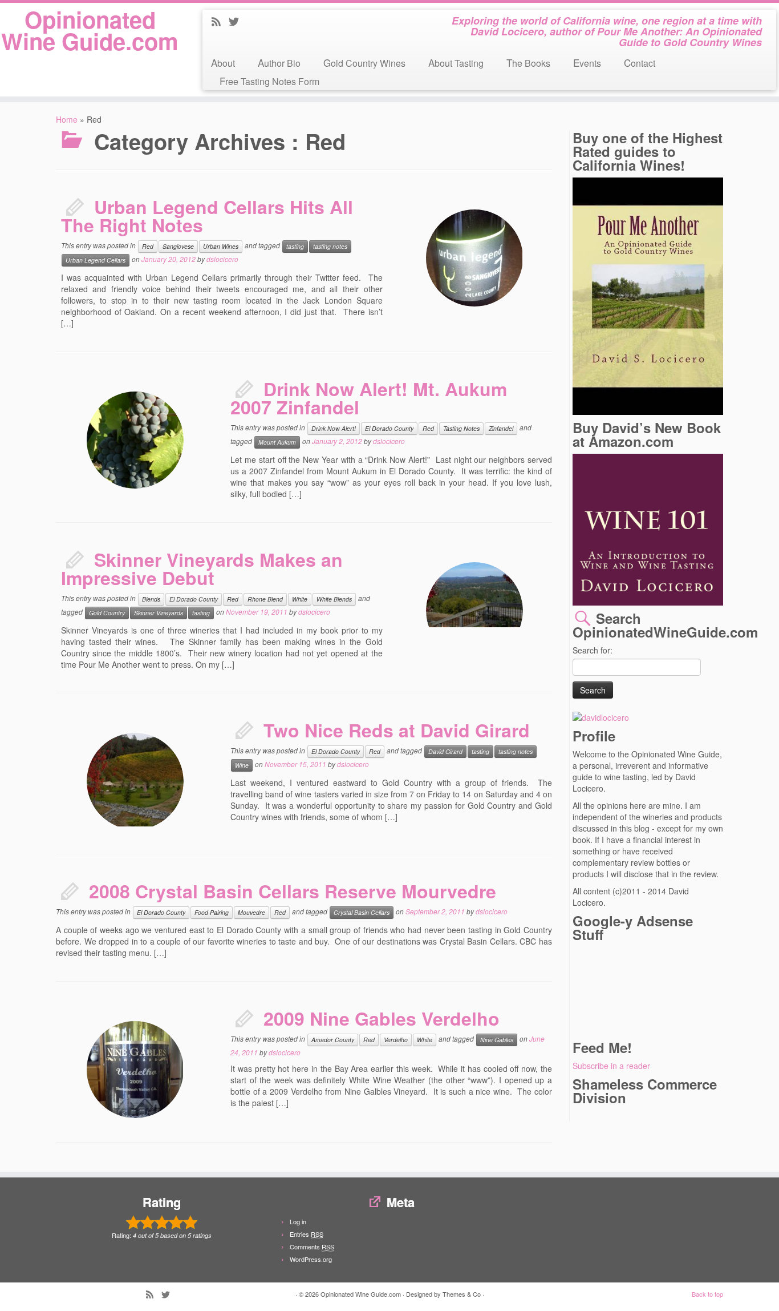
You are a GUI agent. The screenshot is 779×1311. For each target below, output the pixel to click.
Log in (298, 1221)
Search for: (592, 650)
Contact (639, 62)
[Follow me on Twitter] (237, 22)
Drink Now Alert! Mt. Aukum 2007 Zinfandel (368, 398)
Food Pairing (211, 912)
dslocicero (222, 259)
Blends (151, 599)
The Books (528, 62)
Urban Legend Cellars (95, 260)
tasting (295, 246)
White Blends (334, 599)
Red (147, 246)
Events (587, 62)
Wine (242, 765)
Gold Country (107, 612)
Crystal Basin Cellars (362, 912)
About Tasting (456, 62)
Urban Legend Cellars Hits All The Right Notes (207, 215)
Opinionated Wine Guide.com (89, 30)
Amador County (332, 1039)
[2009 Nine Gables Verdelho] (75, 1010)
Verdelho (396, 1039)
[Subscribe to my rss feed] (220, 22)
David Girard (445, 751)
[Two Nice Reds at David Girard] (135, 781)
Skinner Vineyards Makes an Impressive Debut (202, 568)
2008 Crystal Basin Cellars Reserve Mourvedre (292, 891)
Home (67, 119)
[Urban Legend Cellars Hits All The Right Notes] (415, 198)
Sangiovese (178, 246)
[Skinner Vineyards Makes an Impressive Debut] (474, 611)
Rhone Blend (265, 599)
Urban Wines (220, 246)
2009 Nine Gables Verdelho (381, 1018)
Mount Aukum (277, 442)
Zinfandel (501, 428)
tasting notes (330, 246)
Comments (312, 1246)
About (223, 62)
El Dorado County (389, 428)
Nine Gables (496, 1039)
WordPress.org (311, 1259)
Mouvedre (251, 912)
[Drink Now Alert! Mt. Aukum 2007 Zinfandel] (75, 380)
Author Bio (279, 62)
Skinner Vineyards (158, 612)
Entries (306, 1234)
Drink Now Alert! (333, 428)
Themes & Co (462, 1293)
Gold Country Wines (364, 62)
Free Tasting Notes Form (269, 81)
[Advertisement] (624, 989)
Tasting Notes (461, 428)
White (299, 599)
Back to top (707, 1293)
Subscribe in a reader (611, 1065)
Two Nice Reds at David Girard (396, 730)
